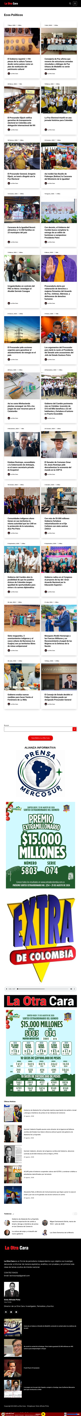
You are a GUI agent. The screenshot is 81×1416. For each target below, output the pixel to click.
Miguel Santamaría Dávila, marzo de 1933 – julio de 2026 (63, 1223)
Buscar (6, 725)
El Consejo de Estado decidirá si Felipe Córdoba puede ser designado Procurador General (58, 697)
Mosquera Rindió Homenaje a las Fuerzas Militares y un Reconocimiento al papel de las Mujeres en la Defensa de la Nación (58, 641)
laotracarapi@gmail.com (19, 1276)
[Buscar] (70, 3)
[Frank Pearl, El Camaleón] (13, 1368)
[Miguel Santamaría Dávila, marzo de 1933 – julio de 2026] (45, 1223)
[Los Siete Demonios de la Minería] (45, 1233)
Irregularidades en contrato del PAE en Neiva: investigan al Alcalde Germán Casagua (21, 288)
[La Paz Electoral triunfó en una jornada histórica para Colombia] (59, 100)
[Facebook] (6, 1312)
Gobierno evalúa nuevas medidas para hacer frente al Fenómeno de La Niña (20, 697)
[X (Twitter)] (11, 1312)
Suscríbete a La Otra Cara (40, 738)
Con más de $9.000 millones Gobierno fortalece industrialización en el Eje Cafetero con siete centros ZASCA (57, 523)
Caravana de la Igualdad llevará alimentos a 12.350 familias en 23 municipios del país (21, 230)
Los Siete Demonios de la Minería (62, 1232)
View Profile (7, 1302)
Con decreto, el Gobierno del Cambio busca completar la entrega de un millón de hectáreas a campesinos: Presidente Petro (57, 232)
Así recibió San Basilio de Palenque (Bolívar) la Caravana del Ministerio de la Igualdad (58, 176)
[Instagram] (16, 1312)
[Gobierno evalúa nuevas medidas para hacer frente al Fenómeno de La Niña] (22, 676)
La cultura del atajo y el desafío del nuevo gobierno (24, 1232)
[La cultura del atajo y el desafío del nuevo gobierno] (7, 1233)
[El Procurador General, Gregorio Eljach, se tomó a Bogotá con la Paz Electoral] (22, 156)
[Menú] (75, 3)
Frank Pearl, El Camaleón (32, 1368)
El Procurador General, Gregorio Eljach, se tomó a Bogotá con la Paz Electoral (21, 176)
